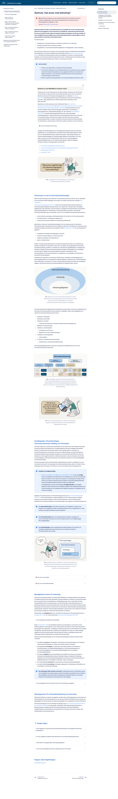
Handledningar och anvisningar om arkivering (46, 8)
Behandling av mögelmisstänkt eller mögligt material (11, 45)
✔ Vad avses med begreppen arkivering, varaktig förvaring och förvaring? (53, 748)
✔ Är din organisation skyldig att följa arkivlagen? (48, 620)
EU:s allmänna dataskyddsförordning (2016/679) (53, 145)
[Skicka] (99, 3)
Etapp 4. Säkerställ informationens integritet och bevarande (11, 32)
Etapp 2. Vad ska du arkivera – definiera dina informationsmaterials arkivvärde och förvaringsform (12, 23)
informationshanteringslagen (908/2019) (68, 615)
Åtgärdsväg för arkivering (8, 8)
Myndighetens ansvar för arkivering (105, 20)
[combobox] (106, 2)
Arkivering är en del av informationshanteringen (103, 12)
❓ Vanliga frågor (101, 26)
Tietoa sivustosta (82, 2)
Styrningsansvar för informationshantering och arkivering (106, 23)
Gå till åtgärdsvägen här (40, 762)
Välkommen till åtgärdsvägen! (11, 14)
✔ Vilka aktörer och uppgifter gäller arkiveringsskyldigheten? (50, 742)
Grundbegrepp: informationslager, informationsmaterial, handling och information (105, 16)
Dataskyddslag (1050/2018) (47, 150)
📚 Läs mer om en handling (42, 577)
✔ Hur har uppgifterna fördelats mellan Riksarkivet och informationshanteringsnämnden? (57, 736)
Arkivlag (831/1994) (45, 152)
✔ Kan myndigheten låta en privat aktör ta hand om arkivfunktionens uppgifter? (55, 683)
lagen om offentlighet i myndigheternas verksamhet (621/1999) (57, 475)
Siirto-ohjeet (64, 2)
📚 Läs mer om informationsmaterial (45, 583)
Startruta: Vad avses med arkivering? (12, 11)
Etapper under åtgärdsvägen (103, 28)
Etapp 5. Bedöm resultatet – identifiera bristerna (10, 36)
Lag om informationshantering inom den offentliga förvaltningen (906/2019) (59, 148)
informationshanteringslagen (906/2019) (45, 205)
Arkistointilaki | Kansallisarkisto (50, 24)
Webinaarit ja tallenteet (72, 2)
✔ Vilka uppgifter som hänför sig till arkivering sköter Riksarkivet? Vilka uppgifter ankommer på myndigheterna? (59, 729)
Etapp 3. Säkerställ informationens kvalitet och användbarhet (11, 28)
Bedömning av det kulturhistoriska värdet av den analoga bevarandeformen (12, 41)
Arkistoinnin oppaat (57, 2)
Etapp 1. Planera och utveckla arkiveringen (9, 18)
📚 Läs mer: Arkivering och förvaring (48, 126)
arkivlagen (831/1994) (69, 228)
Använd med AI (81, 8)
